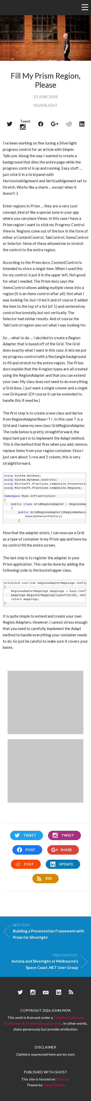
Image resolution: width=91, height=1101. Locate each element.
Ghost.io (63, 1079)
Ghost (60, 1072)
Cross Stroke (53, 1085)
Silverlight (45, 105)
